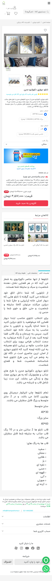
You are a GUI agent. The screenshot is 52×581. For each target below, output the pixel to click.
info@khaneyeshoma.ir (11, 511)
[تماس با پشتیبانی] (46, 569)
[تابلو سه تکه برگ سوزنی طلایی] (14, 231)
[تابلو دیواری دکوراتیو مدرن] (26, 50)
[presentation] (47, 239)
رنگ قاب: (45, 141)
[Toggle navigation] (28, 3)
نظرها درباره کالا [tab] (20, 273)
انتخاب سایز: (44, 111)
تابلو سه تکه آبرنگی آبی (40, 245)
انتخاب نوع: (44, 126)
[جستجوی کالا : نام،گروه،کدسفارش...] (47, 12)
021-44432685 (28, 511)
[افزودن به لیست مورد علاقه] (45, 31)
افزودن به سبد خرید (26, 203)
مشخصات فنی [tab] (32, 273)
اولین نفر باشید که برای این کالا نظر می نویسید (21, 94)
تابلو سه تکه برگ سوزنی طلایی (14, 245)
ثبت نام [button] (10, 8)
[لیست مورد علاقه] (15, 14)
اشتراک (7, 562)
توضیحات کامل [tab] (44, 273)
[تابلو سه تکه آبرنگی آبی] (38, 231)
